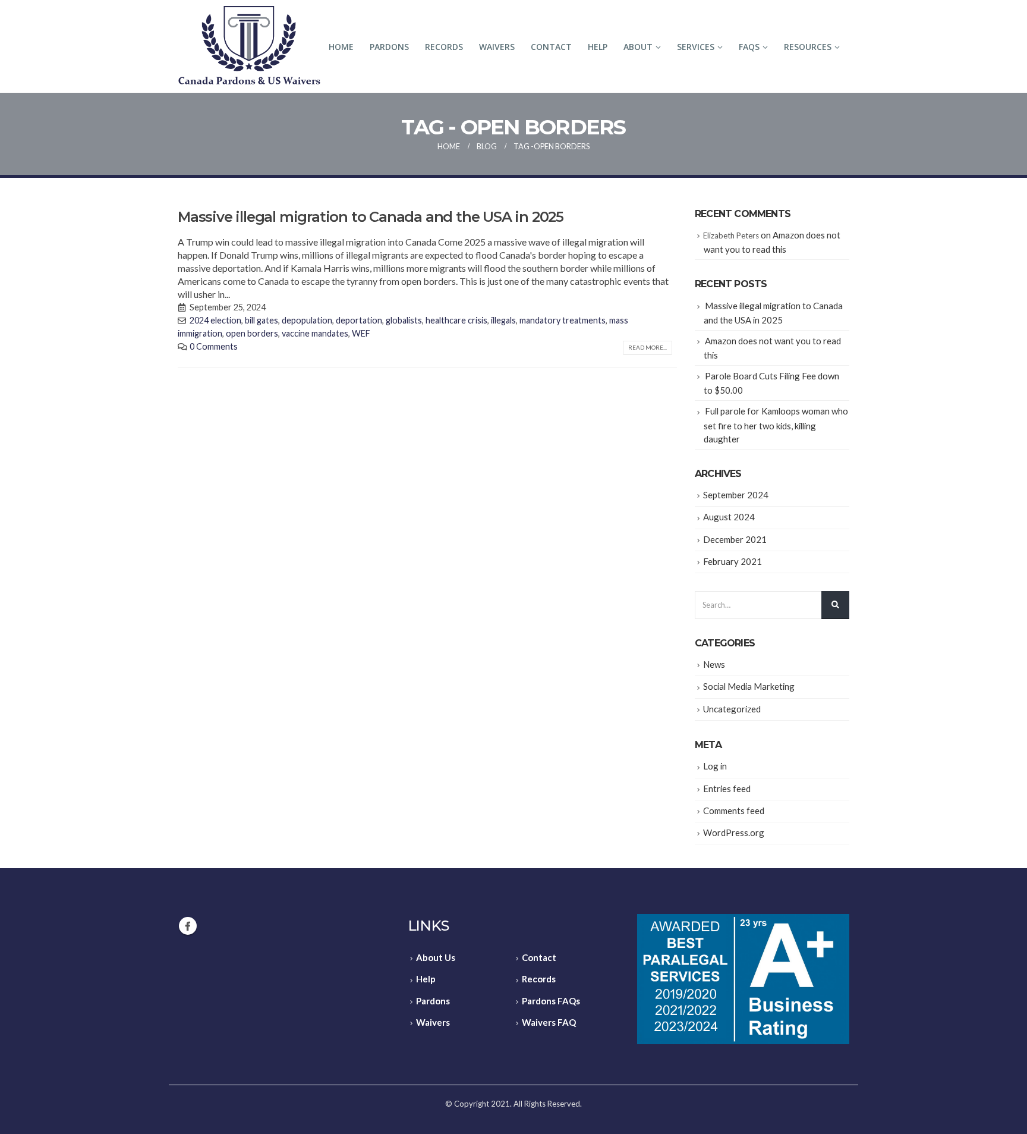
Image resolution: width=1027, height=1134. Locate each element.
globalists (404, 320)
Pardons (389, 46)
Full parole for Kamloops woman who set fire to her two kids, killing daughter (776, 425)
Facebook (188, 926)
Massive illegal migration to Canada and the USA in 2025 (370, 216)
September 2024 (735, 494)
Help (597, 46)
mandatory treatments (562, 320)
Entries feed (727, 788)
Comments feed (733, 810)
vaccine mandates (315, 333)
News (714, 664)
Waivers (497, 46)
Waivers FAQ (549, 1022)
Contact (551, 46)
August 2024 (729, 516)
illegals (503, 320)
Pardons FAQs (551, 1000)
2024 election (215, 320)
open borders (252, 333)
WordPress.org (733, 832)
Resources (807, 46)
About (638, 46)
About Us (435, 957)
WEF (361, 333)
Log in (715, 766)
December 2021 (735, 539)
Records (444, 46)
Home (341, 46)
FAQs (749, 46)
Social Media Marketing (749, 686)
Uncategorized (732, 708)
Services (695, 46)
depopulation (307, 320)
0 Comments (214, 346)
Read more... (647, 347)
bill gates (261, 320)
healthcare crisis (456, 320)
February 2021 (732, 561)
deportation (359, 320)
